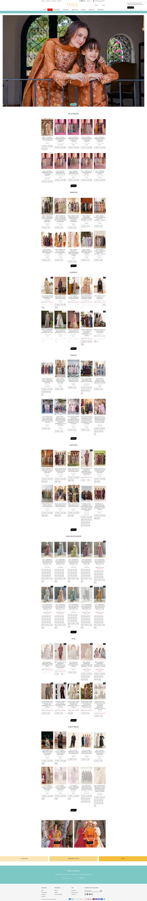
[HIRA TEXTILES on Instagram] (85, 894)
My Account (73, 890)
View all (73, 185)
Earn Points (59, 0)
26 (51, 389)
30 (45, 391)
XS (95, 338)
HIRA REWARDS (100, 9)
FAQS (42, 890)
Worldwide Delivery (73, 858)
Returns (55, 890)
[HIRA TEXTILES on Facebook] (87, 894)
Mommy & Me (75, 9)
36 (42, 394)
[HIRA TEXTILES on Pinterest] (89, 894)
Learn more (130, 7)
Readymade (57, 9)
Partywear (91, 9)
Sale (50, 9)
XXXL (43, 149)
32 (47, 391)
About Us (43, 0)
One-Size (70, 713)
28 (42, 391)
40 (42, 578)
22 (90, 519)
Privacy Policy (44, 892)
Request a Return (74, 892)
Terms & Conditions (58, 894)
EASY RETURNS (24, 858)
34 (49, 391)
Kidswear (83, 9)
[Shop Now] (57, 834)
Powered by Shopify (52, 899)
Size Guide (54, 0)
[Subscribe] (101, 890)
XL (49, 146)
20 (88, 519)
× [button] (144, 2)
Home (44, 9)
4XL (46, 149)
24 (81, 522)
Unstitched (66, 9)
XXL (52, 146)
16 (42, 570)
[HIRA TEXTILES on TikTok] (92, 894)
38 (89, 525)
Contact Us (48, 0)
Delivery (56, 892)
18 (45, 570)
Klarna (123, 858)
